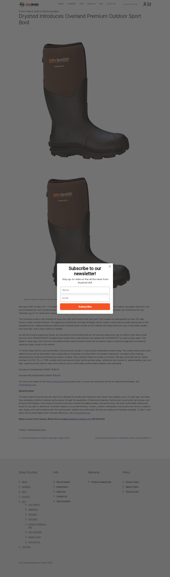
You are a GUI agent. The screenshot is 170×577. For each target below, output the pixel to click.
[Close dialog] (110, 266)
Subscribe (85, 306)
